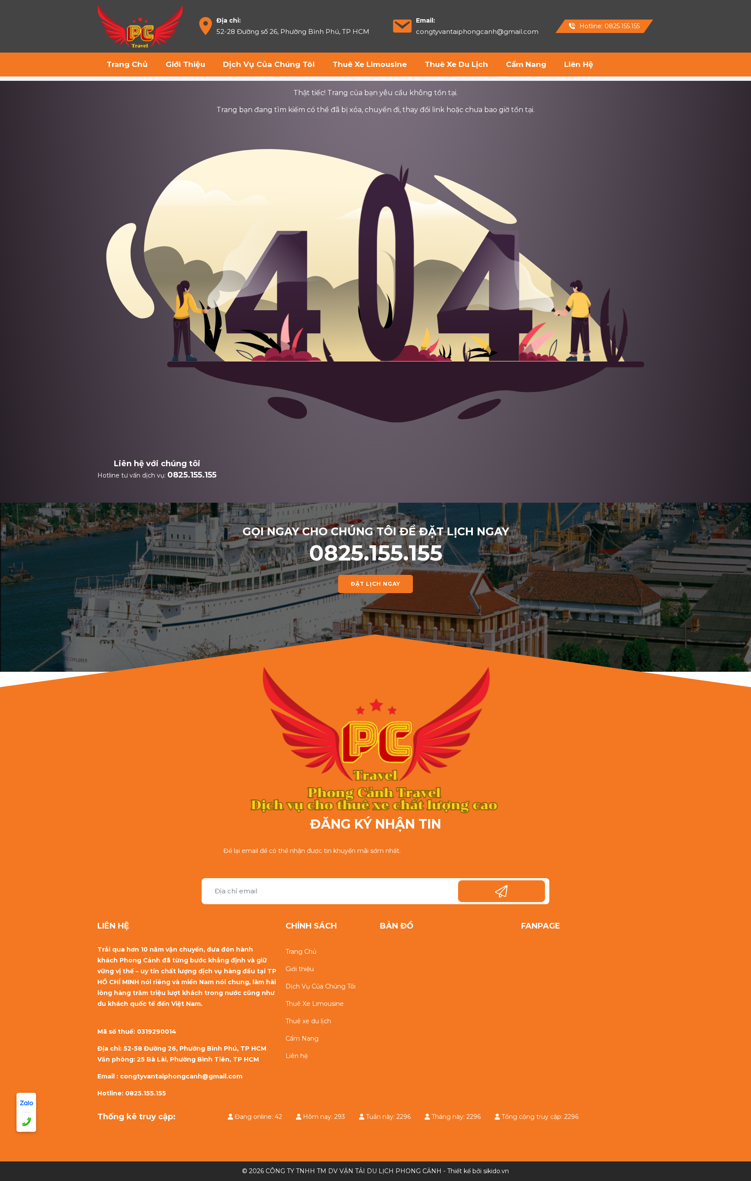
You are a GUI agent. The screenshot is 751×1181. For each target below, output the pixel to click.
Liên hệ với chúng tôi (157, 463)
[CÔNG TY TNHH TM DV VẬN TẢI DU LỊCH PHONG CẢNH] (140, 26)
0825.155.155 (191, 475)
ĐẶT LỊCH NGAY (375, 584)
